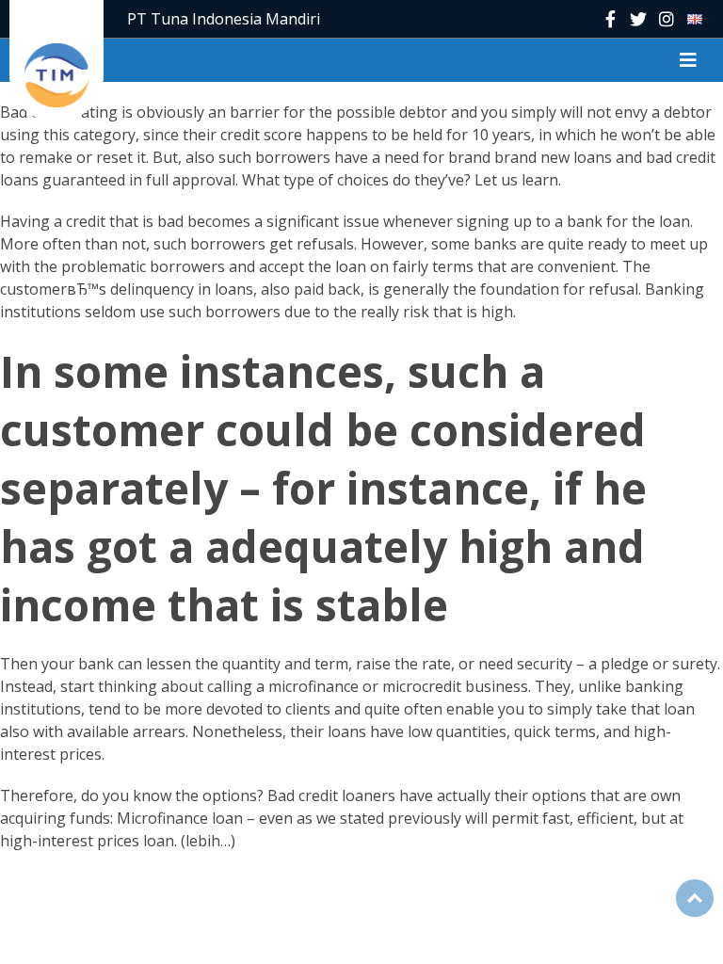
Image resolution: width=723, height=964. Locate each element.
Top (695, 898)
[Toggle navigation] (688, 60)
